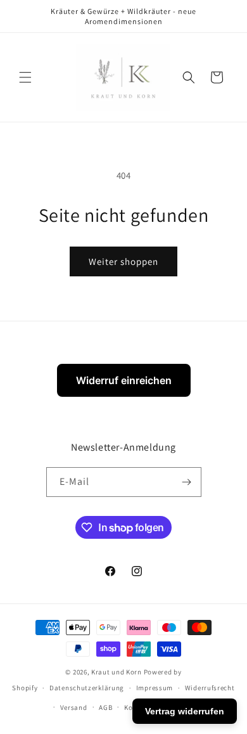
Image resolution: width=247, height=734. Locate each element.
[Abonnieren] (187, 482)
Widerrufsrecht (210, 687)
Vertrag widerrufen (184, 711)
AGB (105, 707)
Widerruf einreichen (124, 380)
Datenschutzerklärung (86, 687)
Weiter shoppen (123, 261)
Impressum (154, 687)
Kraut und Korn (116, 671)
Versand (73, 707)
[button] (25, 77)
